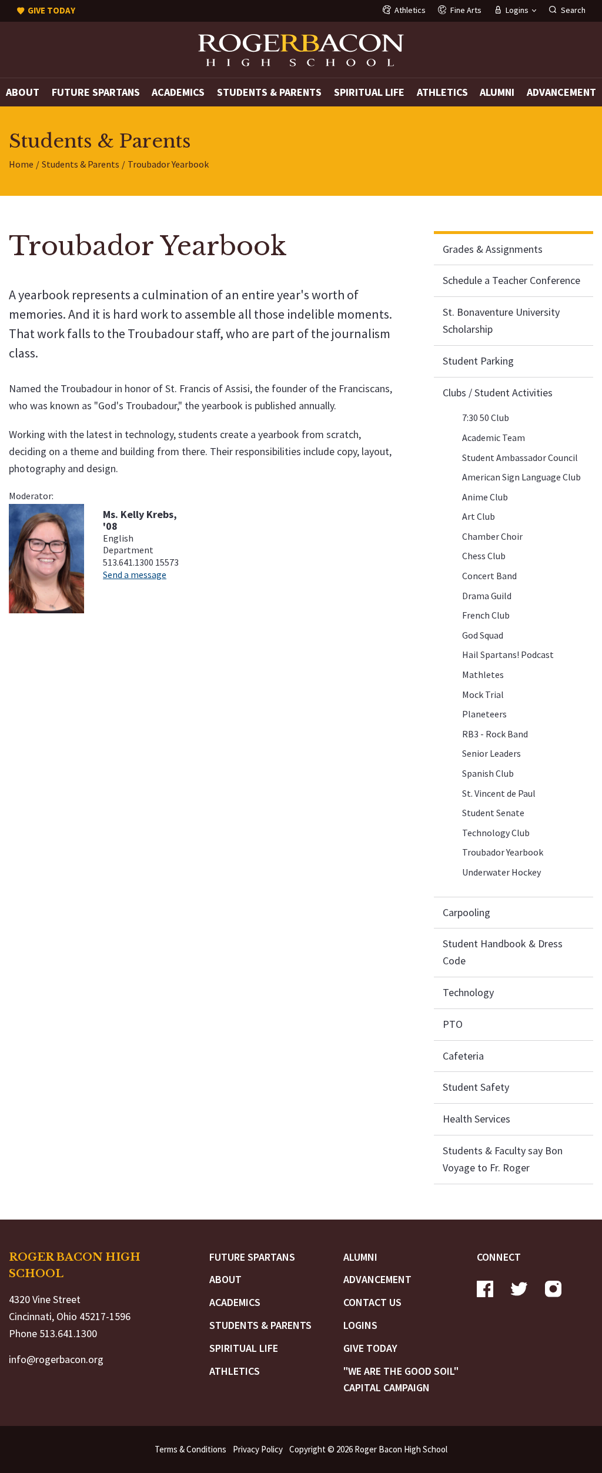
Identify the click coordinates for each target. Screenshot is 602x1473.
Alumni (497, 92)
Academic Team (493, 437)
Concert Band (489, 576)
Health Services (476, 1118)
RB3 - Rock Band (495, 734)
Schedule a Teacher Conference (511, 280)
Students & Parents (269, 92)
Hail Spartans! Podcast (508, 654)
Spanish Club (488, 773)
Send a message (134, 574)
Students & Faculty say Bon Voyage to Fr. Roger (503, 1159)
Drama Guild (486, 596)
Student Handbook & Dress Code (503, 952)
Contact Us (372, 1302)
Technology (468, 992)
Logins (360, 1325)
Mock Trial (483, 694)
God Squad (482, 635)
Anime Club (485, 497)
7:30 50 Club (485, 417)
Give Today (370, 1348)
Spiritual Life (369, 92)
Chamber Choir (492, 536)
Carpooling (466, 912)
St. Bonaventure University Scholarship (501, 320)
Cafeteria (463, 1056)
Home (21, 164)
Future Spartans (96, 92)
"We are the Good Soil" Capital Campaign (401, 1379)
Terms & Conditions (190, 1449)
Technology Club (496, 833)
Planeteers (484, 714)
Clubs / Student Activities (498, 392)
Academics (178, 92)
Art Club (478, 516)
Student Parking (478, 361)
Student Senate (493, 813)
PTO (453, 1024)
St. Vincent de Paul (499, 793)
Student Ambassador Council (520, 457)
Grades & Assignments (493, 249)
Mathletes (483, 674)
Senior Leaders (491, 753)
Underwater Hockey (501, 872)
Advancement (561, 92)
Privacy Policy (258, 1449)
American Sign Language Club (521, 477)
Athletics (442, 92)
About (22, 92)
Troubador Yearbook (502, 852)
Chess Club (484, 556)
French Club (486, 615)
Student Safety (476, 1087)
